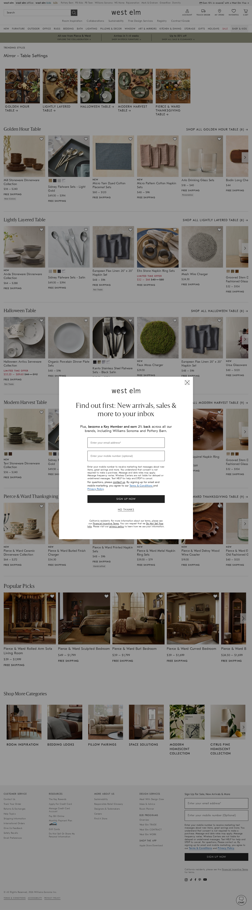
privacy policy (116, 526)
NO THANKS (126, 509)
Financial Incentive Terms (106, 523)
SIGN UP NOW (126, 499)
